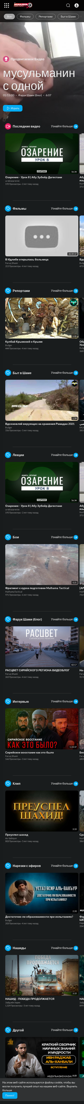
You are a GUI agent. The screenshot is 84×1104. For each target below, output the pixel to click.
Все (9, 16)
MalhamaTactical (14, 591)
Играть (14, 108)
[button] (76, 5)
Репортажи (46, 16)
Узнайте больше (62, 126)
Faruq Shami (11, 263)
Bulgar (9, 345)
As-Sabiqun (11, 838)
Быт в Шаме (68, 16)
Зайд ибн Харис (13, 1002)
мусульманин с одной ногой (39, 85)
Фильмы (25, 16)
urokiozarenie (12, 181)
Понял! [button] (9, 1095)
